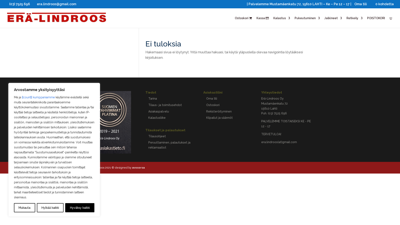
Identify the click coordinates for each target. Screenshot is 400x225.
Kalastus (279, 18)
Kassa (261, 18)
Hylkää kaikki (50, 207)
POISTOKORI (376, 18)
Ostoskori (242, 18)
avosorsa (138, 167)
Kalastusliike (157, 117)
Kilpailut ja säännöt (219, 117)
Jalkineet (331, 18)
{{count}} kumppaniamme (38, 97)
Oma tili (360, 4)
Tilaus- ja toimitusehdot (165, 105)
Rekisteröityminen (219, 111)
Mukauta (24, 207)
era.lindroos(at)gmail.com (279, 142)
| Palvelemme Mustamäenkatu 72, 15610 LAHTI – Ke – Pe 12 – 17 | (299, 4)
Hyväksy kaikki (80, 207)
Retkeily (352, 18)
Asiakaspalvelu (158, 111)
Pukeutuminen (305, 18)
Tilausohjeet (157, 136)
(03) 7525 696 (277, 113)
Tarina (152, 98)
